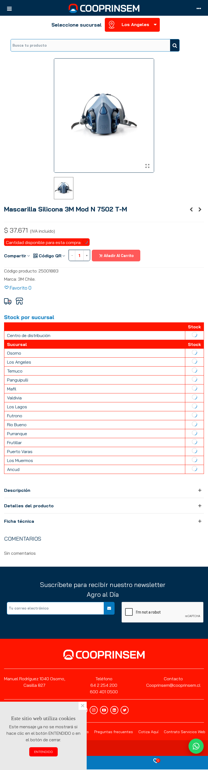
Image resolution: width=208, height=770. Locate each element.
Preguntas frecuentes (113, 731)
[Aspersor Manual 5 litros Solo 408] (191, 209)
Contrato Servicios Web (184, 731)
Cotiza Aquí (148, 731)
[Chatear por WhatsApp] (196, 746)
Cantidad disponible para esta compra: (44, 242)
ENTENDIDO (43, 752)
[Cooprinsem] (104, 8)
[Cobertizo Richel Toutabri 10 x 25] (200, 209)
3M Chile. (26, 279)
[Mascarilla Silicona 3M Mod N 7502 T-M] (147, 166)
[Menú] (9, 8)
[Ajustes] (199, 8)
